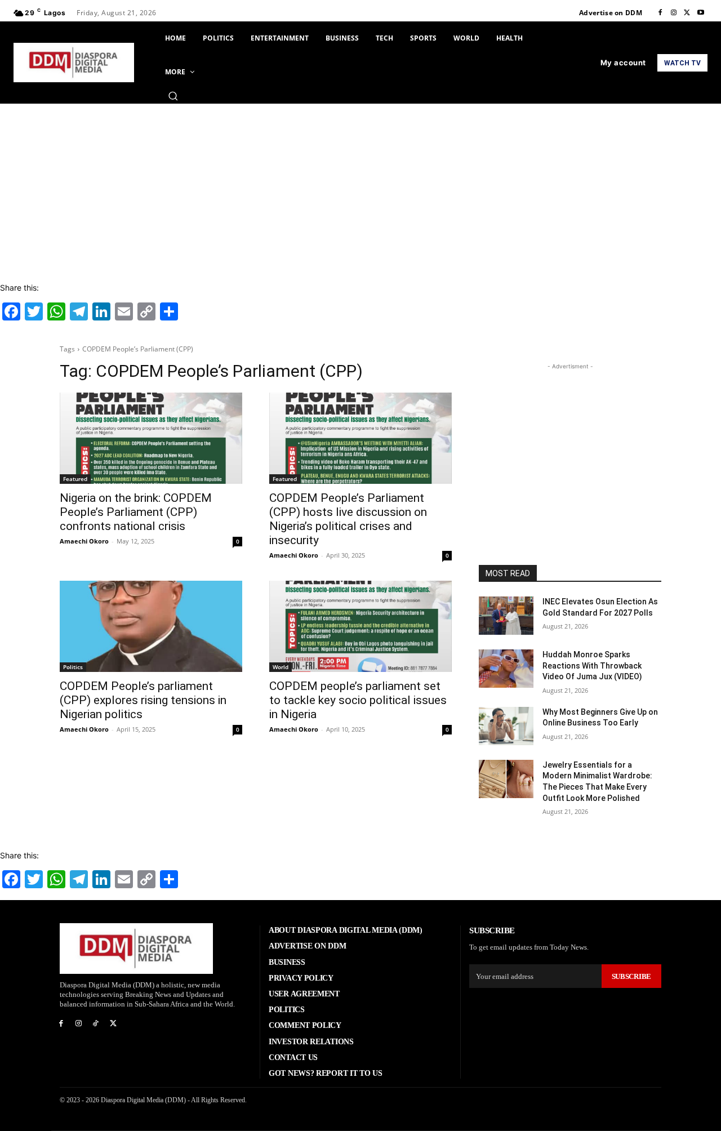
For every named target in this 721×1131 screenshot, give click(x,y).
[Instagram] (673, 13)
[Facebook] (660, 13)
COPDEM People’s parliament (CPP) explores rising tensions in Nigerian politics (143, 700)
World (280, 667)
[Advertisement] (360, 188)
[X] (687, 13)
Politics (73, 667)
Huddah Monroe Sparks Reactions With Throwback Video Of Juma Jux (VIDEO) (592, 665)
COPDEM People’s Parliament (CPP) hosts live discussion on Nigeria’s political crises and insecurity (348, 519)
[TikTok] (96, 1024)
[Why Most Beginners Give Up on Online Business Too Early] (506, 726)
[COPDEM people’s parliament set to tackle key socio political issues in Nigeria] (360, 626)
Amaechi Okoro (84, 541)
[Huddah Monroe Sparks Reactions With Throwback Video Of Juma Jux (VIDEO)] (506, 668)
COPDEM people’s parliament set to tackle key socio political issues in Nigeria (358, 700)
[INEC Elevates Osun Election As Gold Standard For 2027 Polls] (506, 615)
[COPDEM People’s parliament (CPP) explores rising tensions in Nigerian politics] (151, 626)
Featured (75, 479)
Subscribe (631, 976)
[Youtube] (700, 13)
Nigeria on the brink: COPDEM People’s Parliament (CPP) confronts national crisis (136, 512)
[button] (173, 96)
